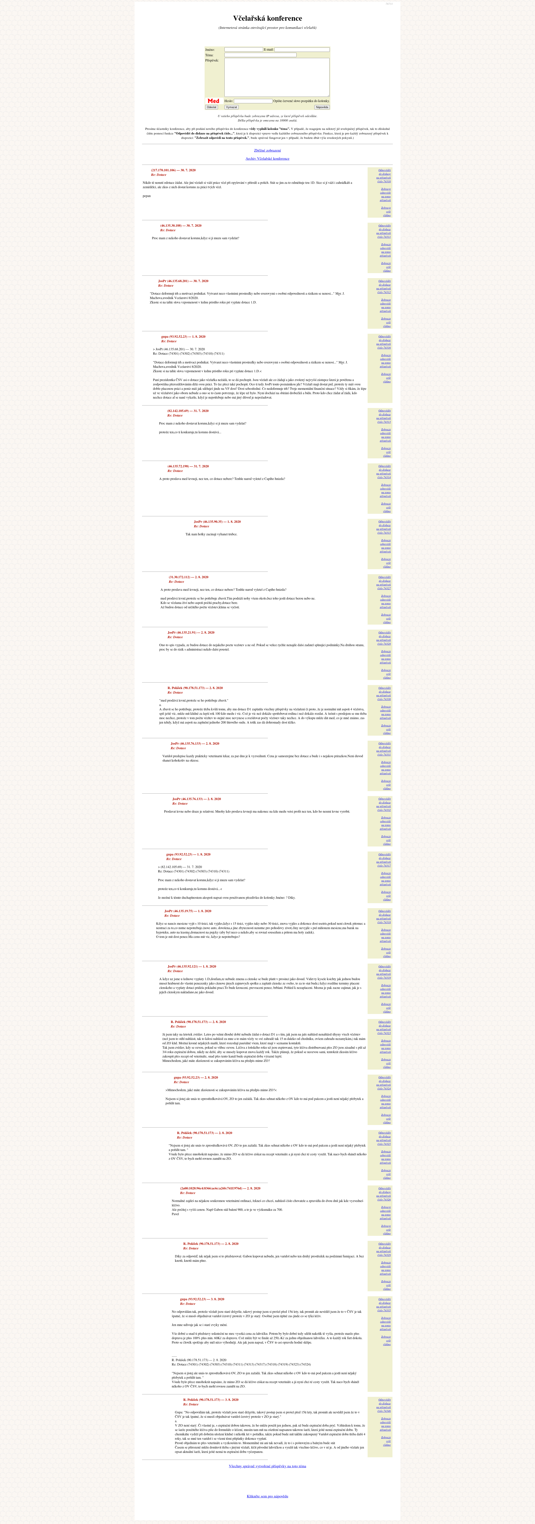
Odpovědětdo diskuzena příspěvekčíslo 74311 (383, 231)
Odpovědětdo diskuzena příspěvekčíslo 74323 (383, 1027)
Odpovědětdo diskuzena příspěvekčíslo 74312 (383, 286)
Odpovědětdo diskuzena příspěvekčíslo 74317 (383, 859)
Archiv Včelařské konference (267, 158)
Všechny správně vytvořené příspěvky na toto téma (267, 1465)
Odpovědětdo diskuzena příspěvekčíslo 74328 (383, 638)
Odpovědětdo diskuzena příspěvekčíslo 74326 (383, 1193)
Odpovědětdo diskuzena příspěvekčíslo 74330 (383, 693)
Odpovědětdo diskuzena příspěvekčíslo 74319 (383, 971)
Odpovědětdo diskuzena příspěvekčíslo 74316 (383, 341)
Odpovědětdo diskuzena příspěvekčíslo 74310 (383, 175)
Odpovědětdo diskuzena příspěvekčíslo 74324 (383, 1082)
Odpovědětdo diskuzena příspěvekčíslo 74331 (383, 748)
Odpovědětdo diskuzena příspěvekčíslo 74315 (383, 526)
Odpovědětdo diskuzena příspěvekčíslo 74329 (383, 1249)
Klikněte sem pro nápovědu (267, 1495)
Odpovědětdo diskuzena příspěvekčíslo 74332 (383, 804)
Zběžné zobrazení (267, 150)
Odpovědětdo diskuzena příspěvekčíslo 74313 (383, 416)
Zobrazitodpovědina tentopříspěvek (385, 194)
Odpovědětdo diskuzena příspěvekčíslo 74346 (383, 1405)
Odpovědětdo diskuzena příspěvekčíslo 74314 (383, 471)
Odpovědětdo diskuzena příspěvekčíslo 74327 (383, 582)
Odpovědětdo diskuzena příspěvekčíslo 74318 (383, 916)
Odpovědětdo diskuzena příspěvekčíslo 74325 (383, 1138)
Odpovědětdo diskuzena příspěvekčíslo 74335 (383, 1304)
